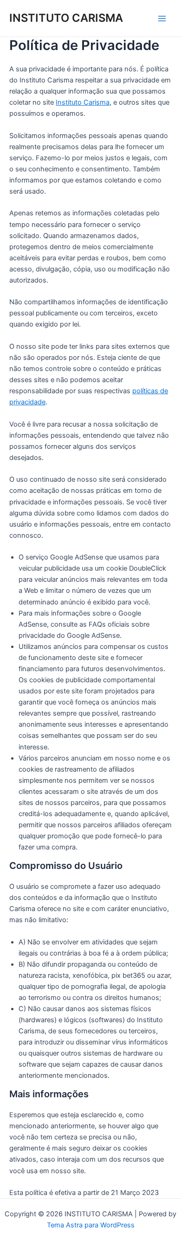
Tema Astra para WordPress (91, 1225)
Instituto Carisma (83, 102)
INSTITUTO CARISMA (66, 18)
